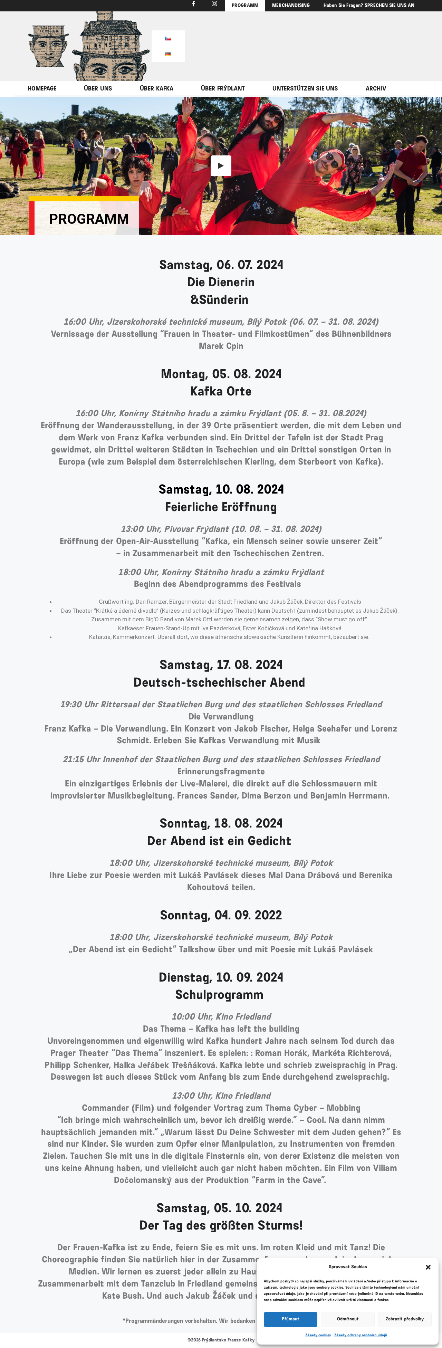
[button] (428, 1267)
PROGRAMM (245, 5)
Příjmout (290, 1319)
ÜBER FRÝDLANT (223, 88)
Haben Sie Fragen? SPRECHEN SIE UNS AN (369, 5)
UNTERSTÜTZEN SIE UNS (305, 88)
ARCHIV (376, 88)
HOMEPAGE (42, 88)
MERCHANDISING (291, 5)
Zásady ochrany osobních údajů (360, 1335)
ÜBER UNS (98, 88)
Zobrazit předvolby (405, 1319)
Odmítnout (348, 1319)
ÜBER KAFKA (156, 88)
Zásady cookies (318, 1335)
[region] (48, 46)
